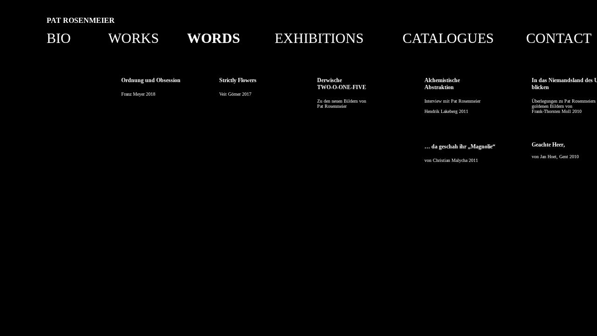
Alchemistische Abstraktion (442, 84)
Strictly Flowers (238, 80)
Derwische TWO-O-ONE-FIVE (341, 84)
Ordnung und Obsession (150, 80)
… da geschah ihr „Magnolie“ (459, 146)
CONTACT (558, 38)
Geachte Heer (547, 144)
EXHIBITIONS (319, 38)
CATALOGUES (448, 38)
